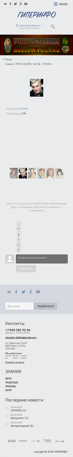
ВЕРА (8, 378)
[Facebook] (16, 291)
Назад (8, 59)
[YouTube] (38, 291)
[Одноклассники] (30, 291)
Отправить (25, 268)
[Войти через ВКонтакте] (18, 228)
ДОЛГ (8, 389)
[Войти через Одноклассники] (18, 250)
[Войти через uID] (18, 223)
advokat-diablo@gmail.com (20, 337)
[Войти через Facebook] (18, 234)
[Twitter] (23, 291)
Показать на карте (14, 362)
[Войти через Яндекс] (18, 239)
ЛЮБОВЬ (10, 386)
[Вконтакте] (9, 291)
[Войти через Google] (18, 244)
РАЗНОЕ (23, 108)
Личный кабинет (30, 25)
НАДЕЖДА (11, 382)
